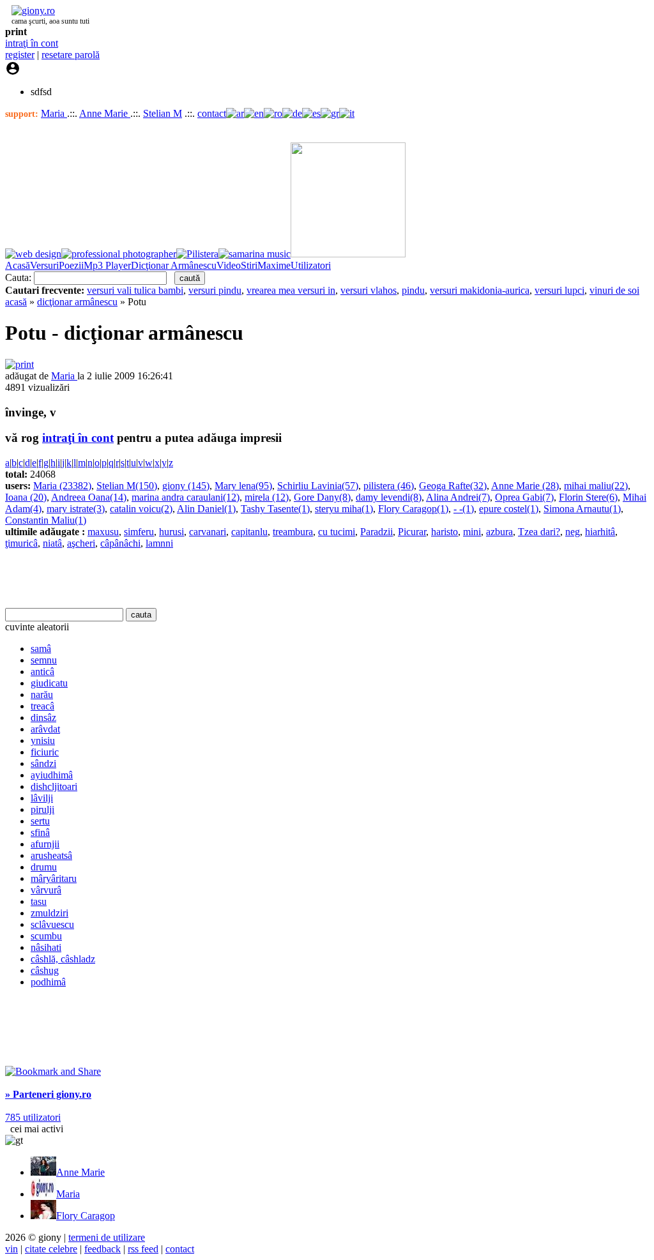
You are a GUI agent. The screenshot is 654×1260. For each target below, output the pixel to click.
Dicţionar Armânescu (174, 265)
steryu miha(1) (344, 508)
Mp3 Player (107, 265)
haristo (444, 531)
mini (472, 531)
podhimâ (48, 981)
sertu (40, 821)
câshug (45, 970)
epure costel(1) (508, 508)
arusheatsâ (51, 855)
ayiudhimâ (52, 775)
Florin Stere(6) (588, 497)
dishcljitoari (54, 786)
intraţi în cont (31, 43)
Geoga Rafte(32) (453, 485)
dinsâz (43, 717)
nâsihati (46, 947)
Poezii (71, 265)
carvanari (207, 531)
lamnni (159, 543)
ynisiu (43, 740)
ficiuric (45, 752)
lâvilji (42, 798)
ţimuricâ (21, 543)
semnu (44, 660)
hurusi (171, 531)
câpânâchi (120, 543)
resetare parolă (71, 54)
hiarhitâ (600, 531)
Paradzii (376, 531)
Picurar (412, 531)
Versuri (44, 265)
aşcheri (81, 543)
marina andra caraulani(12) (186, 497)
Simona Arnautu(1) (582, 508)
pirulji (42, 809)
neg (572, 531)
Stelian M (162, 113)
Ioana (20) (26, 497)
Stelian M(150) (126, 485)
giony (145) (185, 485)
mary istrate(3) (76, 508)
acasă (16, 301)
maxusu (103, 531)
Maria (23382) (62, 485)
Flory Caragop (85, 1215)
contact (211, 113)
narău (42, 694)
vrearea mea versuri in (291, 290)
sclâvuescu (52, 924)
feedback (102, 1248)
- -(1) (463, 508)
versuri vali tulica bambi (135, 290)
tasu (39, 901)
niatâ (52, 543)
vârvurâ (46, 889)
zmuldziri (49, 912)
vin (11, 1248)
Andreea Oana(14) (88, 497)
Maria (54, 113)
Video (229, 265)
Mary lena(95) (243, 485)
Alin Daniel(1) (206, 508)
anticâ (42, 671)
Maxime (274, 265)
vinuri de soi (614, 290)
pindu (413, 290)
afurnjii (45, 844)
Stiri (249, 265)
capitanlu (249, 531)
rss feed (143, 1248)
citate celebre (51, 1248)
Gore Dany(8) (322, 497)
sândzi (43, 763)
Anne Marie (104, 113)
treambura (293, 531)
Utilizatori (311, 265)
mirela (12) (267, 497)
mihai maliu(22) (596, 485)
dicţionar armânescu (77, 301)
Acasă (17, 265)
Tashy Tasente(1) (275, 508)
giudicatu (49, 683)
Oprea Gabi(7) (524, 497)
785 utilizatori (33, 1117)
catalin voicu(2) (141, 508)
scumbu (46, 935)
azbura (499, 531)
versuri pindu (214, 290)
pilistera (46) (388, 485)
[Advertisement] (154, 578)
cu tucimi (336, 531)
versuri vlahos (368, 290)
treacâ (42, 706)
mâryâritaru (54, 878)
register (19, 54)
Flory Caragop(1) (413, 508)
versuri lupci (559, 290)
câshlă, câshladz (63, 958)
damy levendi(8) (389, 497)
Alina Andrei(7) (458, 497)
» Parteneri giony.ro (48, 1094)
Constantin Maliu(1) (45, 520)
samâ (41, 648)
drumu (44, 867)
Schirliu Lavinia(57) (317, 485)
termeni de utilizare (106, 1237)
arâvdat (45, 729)
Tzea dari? (539, 531)
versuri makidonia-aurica (479, 290)
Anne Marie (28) (525, 485)
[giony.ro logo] (30, 10)
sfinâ (40, 832)
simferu (139, 531)
